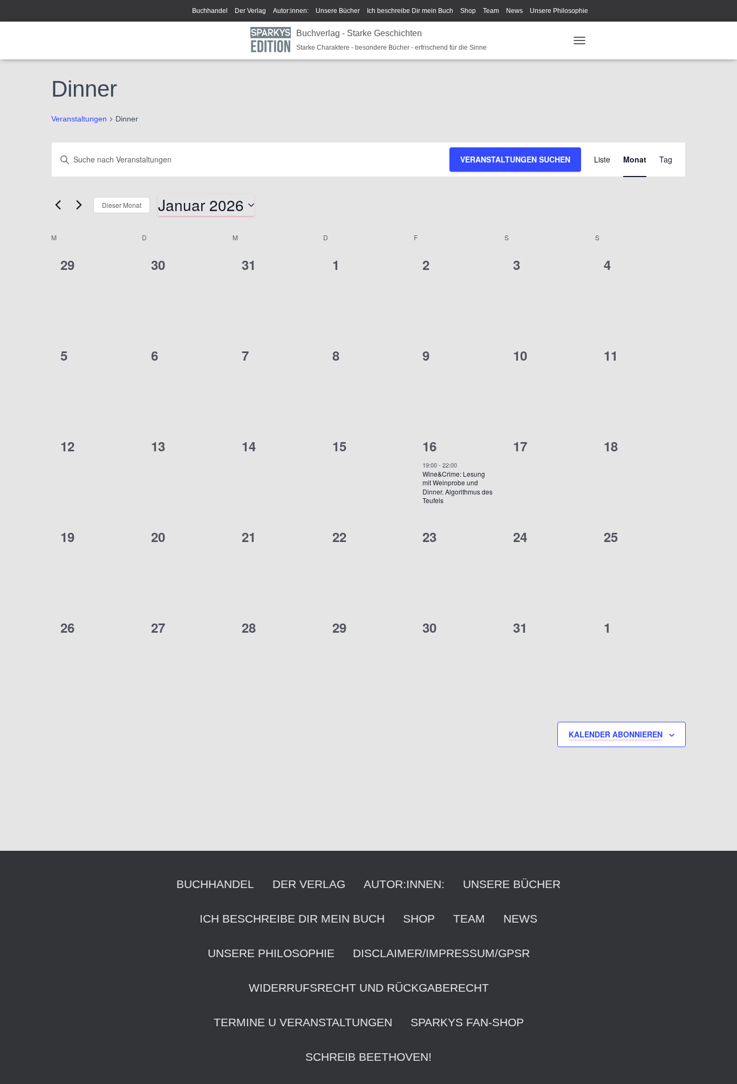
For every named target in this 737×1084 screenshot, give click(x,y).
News (514, 11)
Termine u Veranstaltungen (303, 1022)
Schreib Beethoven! (368, 1057)
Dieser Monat (121, 204)
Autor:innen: (291, 11)
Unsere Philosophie (559, 11)
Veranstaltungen (79, 118)
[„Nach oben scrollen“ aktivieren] (715, 1062)
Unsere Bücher (338, 11)
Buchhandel (210, 11)
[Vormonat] (57, 205)
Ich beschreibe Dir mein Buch (410, 11)
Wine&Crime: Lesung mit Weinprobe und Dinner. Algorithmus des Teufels (457, 487)
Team (491, 11)
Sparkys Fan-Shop (467, 1022)
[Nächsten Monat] (78, 205)
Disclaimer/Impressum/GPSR (441, 953)
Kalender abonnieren (616, 734)
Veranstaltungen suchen (515, 159)
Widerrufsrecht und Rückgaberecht (369, 987)
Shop (468, 11)
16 (429, 446)
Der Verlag (250, 11)
